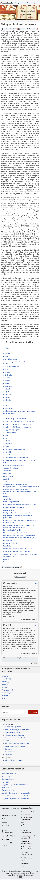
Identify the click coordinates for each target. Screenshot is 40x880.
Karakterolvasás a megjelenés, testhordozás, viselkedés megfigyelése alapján (19, 526)
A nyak (5, 435)
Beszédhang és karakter (11, 502)
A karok (6, 416)
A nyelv (5, 438)
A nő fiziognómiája (9, 433)
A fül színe (6, 372)
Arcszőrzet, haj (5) (8, 693)
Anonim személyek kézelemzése (27, 813)
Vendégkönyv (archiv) (9, 815)
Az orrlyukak (7, 499)
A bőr (5, 351)
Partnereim (6, 819)
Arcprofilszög (8, 476)
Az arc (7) (5, 676)
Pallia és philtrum (9, 540)
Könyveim (8, 754)
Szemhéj (6, 559)
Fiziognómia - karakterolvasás (15, 738)
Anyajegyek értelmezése (11, 468)
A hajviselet (7, 394)
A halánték (7, 400)
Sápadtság (7, 546)
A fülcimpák (7, 375)
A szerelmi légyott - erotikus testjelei (16, 457)
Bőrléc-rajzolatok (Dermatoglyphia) (17, 730)
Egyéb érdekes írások (12, 732)
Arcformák (7, 471)
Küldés (35, 664)
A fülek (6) (5, 682)
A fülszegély (7, 386)
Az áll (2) (5, 698)
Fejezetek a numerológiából (14, 735)
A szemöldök (7, 452)
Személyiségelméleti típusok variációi (16, 551)
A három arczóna (9, 403)
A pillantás (7, 441)
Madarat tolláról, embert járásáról (15, 533)
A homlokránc (8, 408)
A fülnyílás (6, 380)
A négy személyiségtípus (12, 430)
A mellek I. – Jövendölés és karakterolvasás (18, 421)
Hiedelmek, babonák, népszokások (17, 743)
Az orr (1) (5, 687)
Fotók (7, 741)
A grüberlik (7, 389)
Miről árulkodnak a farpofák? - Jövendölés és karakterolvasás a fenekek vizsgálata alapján (19, 537)
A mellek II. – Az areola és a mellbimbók (17, 424)
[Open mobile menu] (20, 876)
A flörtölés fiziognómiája (11, 367)
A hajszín (6, 392)
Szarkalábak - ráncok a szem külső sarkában (18, 549)
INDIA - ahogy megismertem (15, 746)
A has (5, 406)
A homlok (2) (6, 679)
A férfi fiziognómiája (10, 359)
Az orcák (6, 496)
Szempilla (6, 562)
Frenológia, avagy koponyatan (13, 507)
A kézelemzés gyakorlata (13, 727)
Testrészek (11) (7, 690)
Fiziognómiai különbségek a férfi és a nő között (19, 505)
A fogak (6, 369)
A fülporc (6, 383)
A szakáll (6, 446)
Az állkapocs (7, 482)
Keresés (34, 712)
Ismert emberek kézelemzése (26, 818)
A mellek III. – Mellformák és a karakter (17, 427)
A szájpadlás (7, 444)
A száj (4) (5, 695)
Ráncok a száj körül (10, 543)
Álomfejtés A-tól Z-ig (9, 836)
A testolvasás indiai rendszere (13, 465)
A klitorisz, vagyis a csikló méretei (15, 419)
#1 (36, 625)
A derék (6, 356)
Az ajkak (6, 479)
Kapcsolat (8, 749)
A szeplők (6, 455)
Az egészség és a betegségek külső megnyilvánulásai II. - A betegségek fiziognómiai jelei (20, 491)
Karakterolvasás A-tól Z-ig (12, 530)
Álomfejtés (5, 839)
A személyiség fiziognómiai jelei (14, 449)
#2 (36, 583)
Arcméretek (7, 473)
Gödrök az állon (8, 510)
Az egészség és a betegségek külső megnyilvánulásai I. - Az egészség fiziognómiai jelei (21, 486)
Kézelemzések (10, 752)
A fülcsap (6, 378)
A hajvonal (6, 397)
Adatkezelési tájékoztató (13, 760)
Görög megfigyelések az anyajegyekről (16, 513)
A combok (7, 353)
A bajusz (6, 348)
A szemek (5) (6, 684)
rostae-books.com (8, 812)
